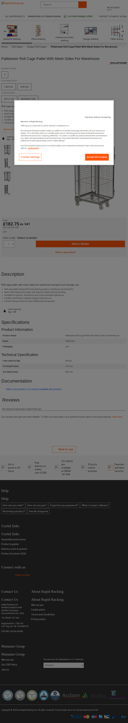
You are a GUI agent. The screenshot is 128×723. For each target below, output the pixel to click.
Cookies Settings (30, 157)
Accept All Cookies (97, 157)
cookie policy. (33, 148)
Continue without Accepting (98, 117)
